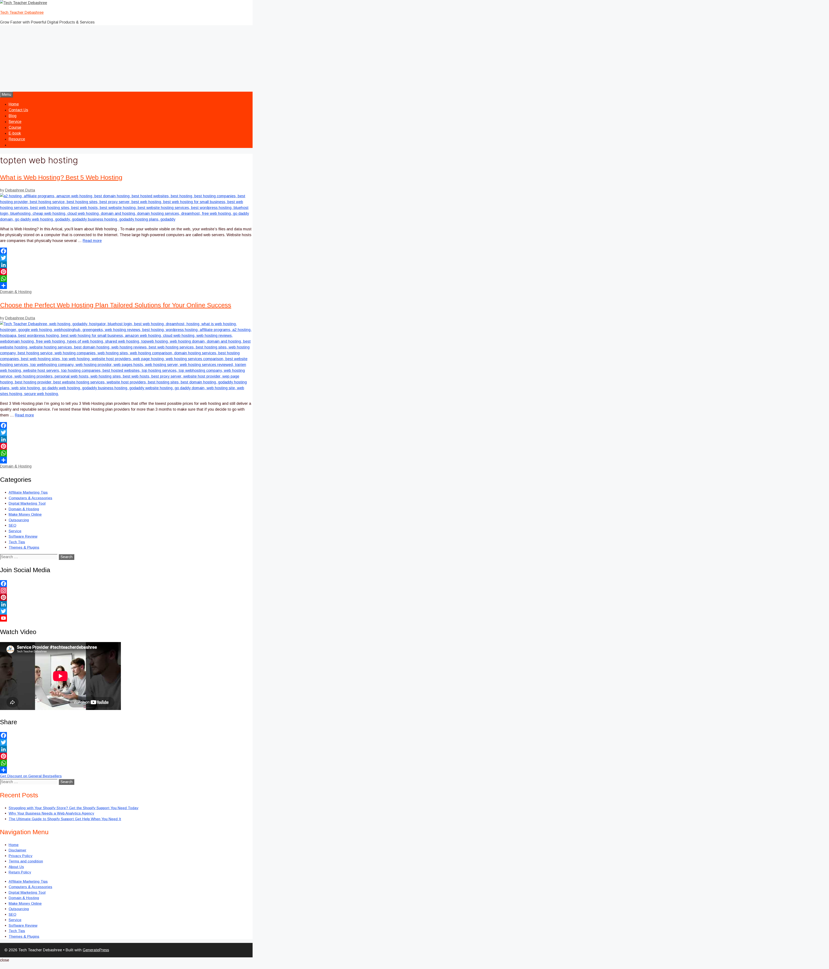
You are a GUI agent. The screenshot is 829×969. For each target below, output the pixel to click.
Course (15, 127)
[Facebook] (126, 251)
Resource (17, 139)
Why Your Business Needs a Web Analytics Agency (51, 813)
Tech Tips (17, 542)
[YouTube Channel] (126, 618)
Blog (12, 116)
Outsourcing (19, 520)
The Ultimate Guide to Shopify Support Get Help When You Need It (65, 819)
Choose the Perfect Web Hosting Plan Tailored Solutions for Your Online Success (115, 305)
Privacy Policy (20, 856)
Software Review (23, 536)
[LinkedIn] (126, 264)
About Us (16, 867)
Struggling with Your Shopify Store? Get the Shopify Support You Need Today (73, 808)
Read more (92, 241)
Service (15, 531)
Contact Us (18, 110)
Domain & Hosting (16, 292)
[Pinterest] (126, 271)
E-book (15, 133)
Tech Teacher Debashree (22, 12)
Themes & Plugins (24, 547)
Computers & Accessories (30, 498)
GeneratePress (96, 950)
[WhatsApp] (126, 278)
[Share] (126, 285)
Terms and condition (26, 861)
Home (14, 104)
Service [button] (15, 121)
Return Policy (20, 872)
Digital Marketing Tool (27, 503)
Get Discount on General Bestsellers (31, 776)
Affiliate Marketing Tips (28, 492)
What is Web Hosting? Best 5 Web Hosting (61, 177)
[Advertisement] (414, 59)
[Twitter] (126, 257)
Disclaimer (17, 850)
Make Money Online (25, 514)
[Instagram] (126, 590)
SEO (12, 525)
